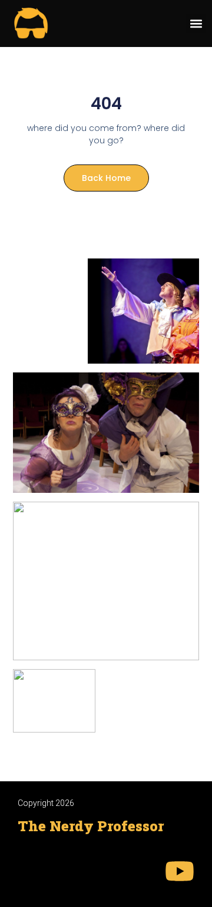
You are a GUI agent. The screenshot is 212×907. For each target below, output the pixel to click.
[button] (196, 23)
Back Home (106, 178)
